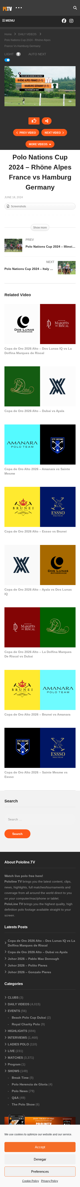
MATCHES (15, 1057)
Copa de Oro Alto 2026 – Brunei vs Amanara (37, 714)
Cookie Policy (30, 1181)
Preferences (40, 1171)
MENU (10, 20)
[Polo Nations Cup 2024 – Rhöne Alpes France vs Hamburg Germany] (40, 324)
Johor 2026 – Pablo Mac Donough (33, 959)
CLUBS (13, 997)
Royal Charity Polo (26, 1024)
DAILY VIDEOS (18, 1004)
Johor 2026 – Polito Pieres (27, 965)
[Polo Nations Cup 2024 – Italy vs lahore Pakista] (40, 272)
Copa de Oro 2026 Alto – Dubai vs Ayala (34, 411)
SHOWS (13, 1071)
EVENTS (14, 1011)
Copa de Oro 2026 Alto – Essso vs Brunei (35, 531)
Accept (40, 1147)
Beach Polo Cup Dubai (29, 1017)
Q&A (15, 1097)
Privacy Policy (49, 1181)
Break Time (20, 1077)
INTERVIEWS (17, 1037)
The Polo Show (23, 1104)
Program (14, 1064)
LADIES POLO (18, 1044)
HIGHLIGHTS (17, 1031)
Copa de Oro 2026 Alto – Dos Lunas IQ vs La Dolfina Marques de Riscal (41, 943)
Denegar (40, 1159)
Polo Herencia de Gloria (30, 1084)
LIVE (11, 1051)
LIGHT (9, 54)
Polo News (20, 1091)
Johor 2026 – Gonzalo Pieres (29, 972)
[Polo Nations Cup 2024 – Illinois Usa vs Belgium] (40, 250)
